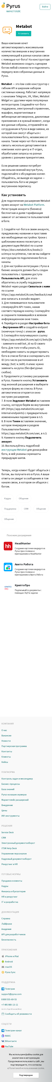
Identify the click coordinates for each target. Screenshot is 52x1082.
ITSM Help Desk (9, 848)
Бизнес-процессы (10, 784)
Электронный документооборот (18, 843)
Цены (4, 810)
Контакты (6, 751)
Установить (23, 33)
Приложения (9, 949)
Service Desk (7, 832)
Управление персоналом (14, 853)
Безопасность (8, 939)
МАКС (8, 1035)
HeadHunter (23, 543)
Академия (6, 929)
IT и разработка (9, 902)
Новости (6, 740)
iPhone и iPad (11, 956)
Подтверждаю (26, 1075)
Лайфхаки (6, 923)
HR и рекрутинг (9, 896)
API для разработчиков (13, 934)
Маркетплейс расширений (14, 800)
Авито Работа (24, 564)
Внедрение (7, 805)
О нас (4, 730)
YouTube (9, 1046)
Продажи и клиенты (11, 880)
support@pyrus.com (11, 994)
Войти (45, 6)
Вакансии (6, 735)
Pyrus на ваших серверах (14, 794)
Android (9, 961)
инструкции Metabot (14, 450)
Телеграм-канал (13, 1030)
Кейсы (4, 762)
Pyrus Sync (10, 972)
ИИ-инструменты (10, 815)
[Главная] (16, 6)
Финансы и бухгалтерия (13, 891)
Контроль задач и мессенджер (17, 778)
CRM (26, 508)
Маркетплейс (13, 11)
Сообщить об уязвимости (18, 1014)
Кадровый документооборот (16, 859)
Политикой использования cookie (26, 1068)
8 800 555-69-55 (9, 999)
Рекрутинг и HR (9, 864)
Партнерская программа (14, 746)
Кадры (7, 498)
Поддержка (10, 508)
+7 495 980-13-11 (9, 1004)
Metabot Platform (34, 205)
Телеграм (10, 988)
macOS (8, 967)
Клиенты (6, 756)
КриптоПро (22, 585)
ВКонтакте (11, 1041)
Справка (5, 918)
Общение (23, 498)
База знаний (7, 789)
